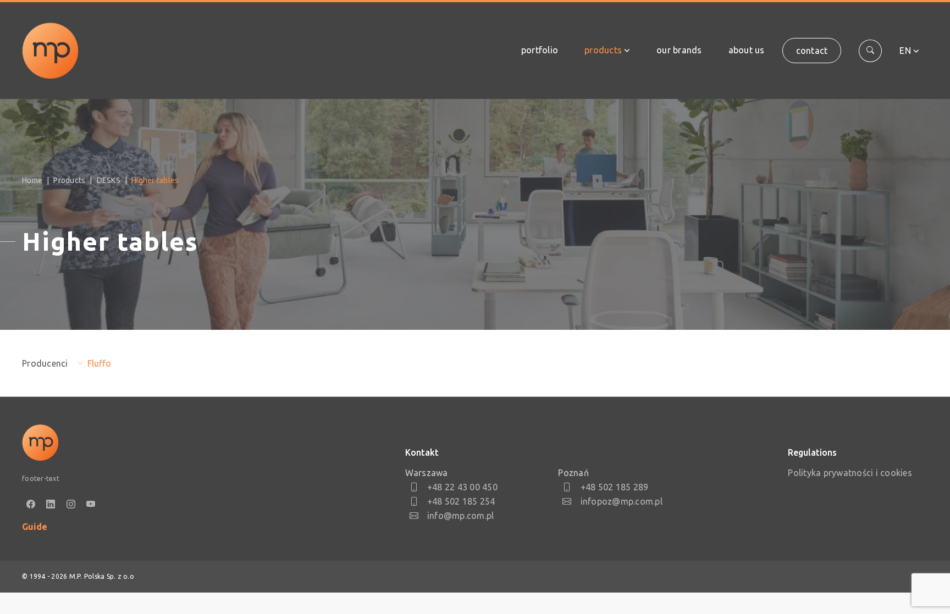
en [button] (905, 51)
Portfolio (539, 50)
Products (603, 50)
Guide (34, 527)
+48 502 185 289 (614, 487)
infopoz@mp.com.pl (621, 501)
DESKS (108, 180)
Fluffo (99, 363)
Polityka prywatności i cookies (850, 473)
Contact (812, 51)
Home (32, 180)
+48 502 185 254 (461, 501)
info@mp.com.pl (460, 516)
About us (746, 50)
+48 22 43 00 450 (462, 487)
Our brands (679, 50)
